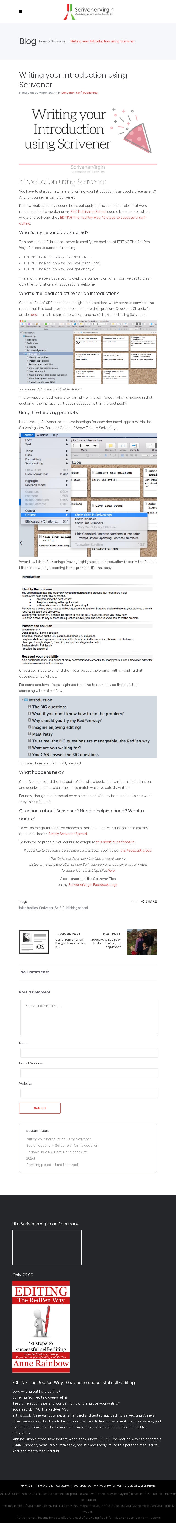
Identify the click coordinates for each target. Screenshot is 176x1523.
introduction (28, 908)
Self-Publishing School (88, 212)
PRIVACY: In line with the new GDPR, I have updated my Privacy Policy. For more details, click (83, 1485)
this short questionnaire (115, 842)
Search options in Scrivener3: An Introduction (62, 1146)
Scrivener (58, 41)
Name (23, 1043)
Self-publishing (87, 92)
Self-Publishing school (71, 908)
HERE (151, 1485)
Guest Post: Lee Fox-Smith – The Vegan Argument (106, 940)
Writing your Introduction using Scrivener (73, 80)
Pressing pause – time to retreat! (52, 1165)
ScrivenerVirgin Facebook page (93, 885)
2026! (30, 1158)
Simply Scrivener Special (68, 834)
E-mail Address (31, 1063)
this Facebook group (135, 850)
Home (42, 41)
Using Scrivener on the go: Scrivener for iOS (34, 942)
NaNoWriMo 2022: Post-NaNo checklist (56, 1152)
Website (25, 1083)
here (33, 315)
